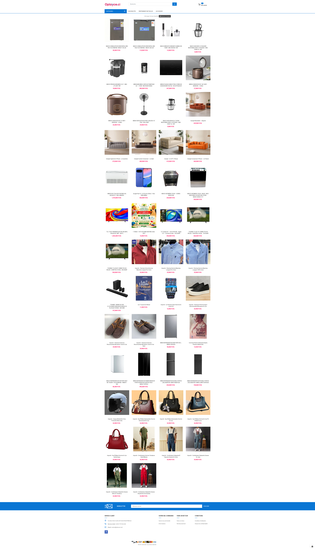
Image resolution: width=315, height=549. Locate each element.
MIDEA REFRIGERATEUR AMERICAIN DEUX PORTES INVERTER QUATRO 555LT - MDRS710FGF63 (144, 382)
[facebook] (106, 532)
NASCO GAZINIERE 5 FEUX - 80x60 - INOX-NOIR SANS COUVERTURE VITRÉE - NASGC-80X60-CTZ (198, 195)
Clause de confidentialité (201, 523)
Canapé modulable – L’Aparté (198, 120)
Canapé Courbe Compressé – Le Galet (144, 158)
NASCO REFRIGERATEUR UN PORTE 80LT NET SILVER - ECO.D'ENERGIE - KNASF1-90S (116, 382)
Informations (162, 523)
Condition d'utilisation (200, 520)
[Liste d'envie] (116, 26)
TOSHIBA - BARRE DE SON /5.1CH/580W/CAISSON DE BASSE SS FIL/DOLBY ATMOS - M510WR (117, 306)
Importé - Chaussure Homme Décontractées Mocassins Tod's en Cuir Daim (144, 344)
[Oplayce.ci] (143, 541)
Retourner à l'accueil (165, 16)
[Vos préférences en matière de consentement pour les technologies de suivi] (312, 546)
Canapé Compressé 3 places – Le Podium (198, 158)
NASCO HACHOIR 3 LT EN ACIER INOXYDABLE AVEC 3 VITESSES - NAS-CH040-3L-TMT (198, 47)
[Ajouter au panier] (113, 26)
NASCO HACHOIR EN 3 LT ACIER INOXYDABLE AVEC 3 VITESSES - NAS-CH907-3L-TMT (171, 122)
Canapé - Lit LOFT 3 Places (171, 158)
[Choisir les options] (140, 248)
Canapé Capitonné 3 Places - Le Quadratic (117, 158)
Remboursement (181, 523)
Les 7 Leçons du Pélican (144, 304)
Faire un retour (180, 520)
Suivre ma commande (164, 520)
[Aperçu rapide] (120, 26)
